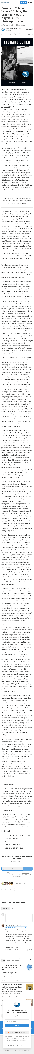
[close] (28, 1002)
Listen (30, 29)
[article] (17, 972)
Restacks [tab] (13, 908)
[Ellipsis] (31, 925)
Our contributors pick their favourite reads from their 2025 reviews (11, 973)
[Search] (31, 960)
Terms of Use (25, 873)
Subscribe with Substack (18, 1032)
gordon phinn (9, 925)
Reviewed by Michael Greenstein (11, 991)
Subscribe (23, 2)
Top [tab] (4, 960)
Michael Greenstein (14, 993)
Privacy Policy (22, 1040)
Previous (7, 896)
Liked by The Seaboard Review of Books (17, 927)
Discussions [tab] (15, 960)
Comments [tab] (6, 908)
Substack (8, 1050)
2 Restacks (22, 883)
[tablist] (9, 908)
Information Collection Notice (20, 875)
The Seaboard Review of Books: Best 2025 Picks (11, 967)
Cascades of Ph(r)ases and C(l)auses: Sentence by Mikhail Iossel (12, 987)
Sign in (30, 2)
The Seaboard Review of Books (14, 28)
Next (27, 896)
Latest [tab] (8, 960)
